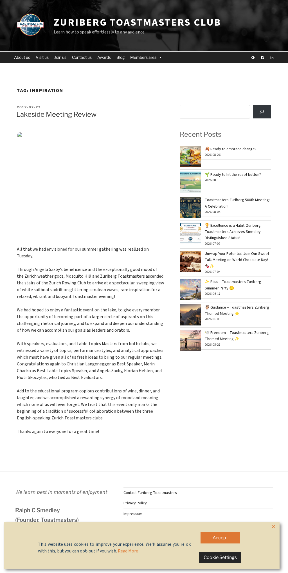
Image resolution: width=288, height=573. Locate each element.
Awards (104, 57)
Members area (143, 57)
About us (22, 57)
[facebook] (262, 57)
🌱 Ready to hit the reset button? (233, 174)
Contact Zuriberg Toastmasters (150, 493)
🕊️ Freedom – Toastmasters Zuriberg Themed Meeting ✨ (237, 336)
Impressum (132, 514)
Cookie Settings (220, 557)
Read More (128, 551)
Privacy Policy (135, 503)
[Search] (262, 111)
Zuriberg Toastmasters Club (137, 22)
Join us (60, 57)
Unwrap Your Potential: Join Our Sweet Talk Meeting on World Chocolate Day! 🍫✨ (237, 260)
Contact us (82, 57)
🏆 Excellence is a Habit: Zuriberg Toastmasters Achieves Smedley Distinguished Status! (233, 232)
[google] (253, 57)
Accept (220, 537)
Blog (120, 57)
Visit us (42, 57)
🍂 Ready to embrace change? (230, 149)
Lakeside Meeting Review (56, 114)
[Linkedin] (272, 57)
